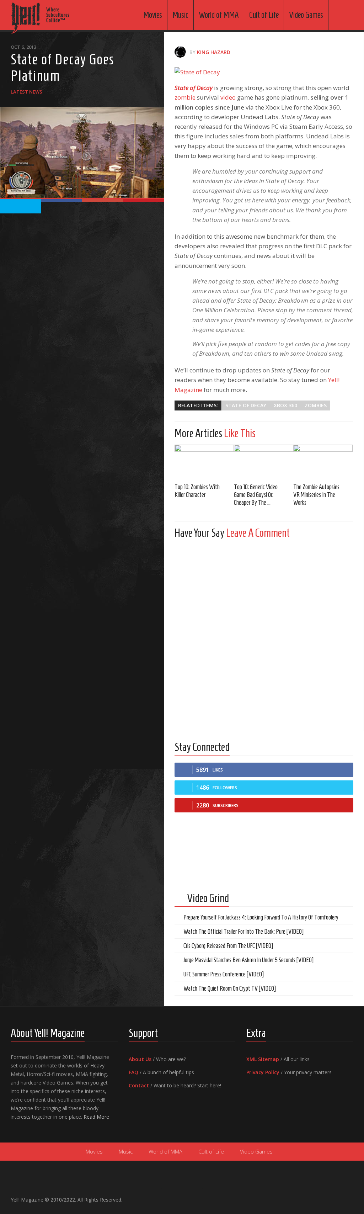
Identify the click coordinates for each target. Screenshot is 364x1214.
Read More (96, 1116)
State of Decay (194, 88)
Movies (152, 15)
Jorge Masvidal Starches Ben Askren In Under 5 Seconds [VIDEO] (248, 960)
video (228, 97)
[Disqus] (264, 633)
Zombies (316, 405)
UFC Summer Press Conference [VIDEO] (223, 974)
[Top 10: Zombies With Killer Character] (204, 461)
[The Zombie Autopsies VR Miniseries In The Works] (323, 461)
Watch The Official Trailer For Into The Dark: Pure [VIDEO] (243, 931)
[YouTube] (326, 1196)
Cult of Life (264, 15)
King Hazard (213, 52)
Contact (139, 1085)
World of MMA (219, 15)
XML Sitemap (262, 1059)
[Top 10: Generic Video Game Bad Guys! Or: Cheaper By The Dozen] (263, 461)
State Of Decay (245, 405)
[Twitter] (337, 1196)
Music (180, 15)
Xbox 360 (285, 405)
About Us (140, 1059)
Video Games (306, 15)
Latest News (26, 92)
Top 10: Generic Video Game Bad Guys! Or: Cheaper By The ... (256, 494)
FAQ (133, 1072)
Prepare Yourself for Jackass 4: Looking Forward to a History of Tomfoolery (260, 917)
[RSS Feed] (349, 1196)
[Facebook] (315, 1196)
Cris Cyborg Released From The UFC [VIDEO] (228, 945)
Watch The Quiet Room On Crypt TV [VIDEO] (229, 988)
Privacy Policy (262, 1072)
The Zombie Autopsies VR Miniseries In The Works (316, 494)
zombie (185, 97)
